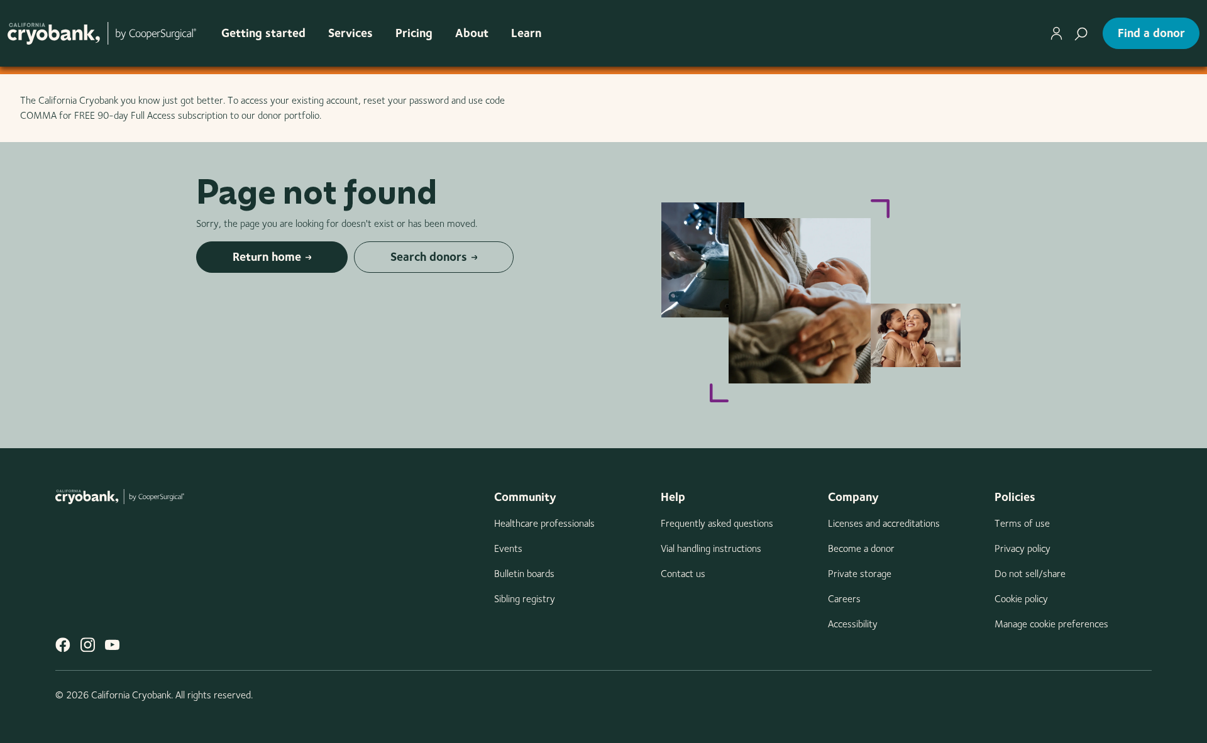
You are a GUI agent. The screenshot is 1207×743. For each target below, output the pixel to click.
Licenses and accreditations (884, 523)
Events (508, 548)
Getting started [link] (263, 33)
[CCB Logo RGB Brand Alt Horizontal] (102, 33)
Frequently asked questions (717, 523)
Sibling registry (524, 599)
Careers (844, 599)
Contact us (683, 574)
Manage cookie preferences (1051, 624)
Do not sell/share (1030, 574)
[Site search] (1081, 33)
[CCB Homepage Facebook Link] (62, 644)
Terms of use (1022, 523)
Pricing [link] (414, 33)
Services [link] (350, 33)
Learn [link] (526, 33)
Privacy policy (1022, 548)
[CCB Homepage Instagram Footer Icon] (87, 644)
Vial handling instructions (711, 548)
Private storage (859, 574)
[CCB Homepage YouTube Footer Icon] (112, 644)
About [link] (471, 33)
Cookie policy (1021, 599)
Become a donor (861, 548)
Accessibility (853, 624)
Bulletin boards (524, 574)
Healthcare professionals (544, 523)
